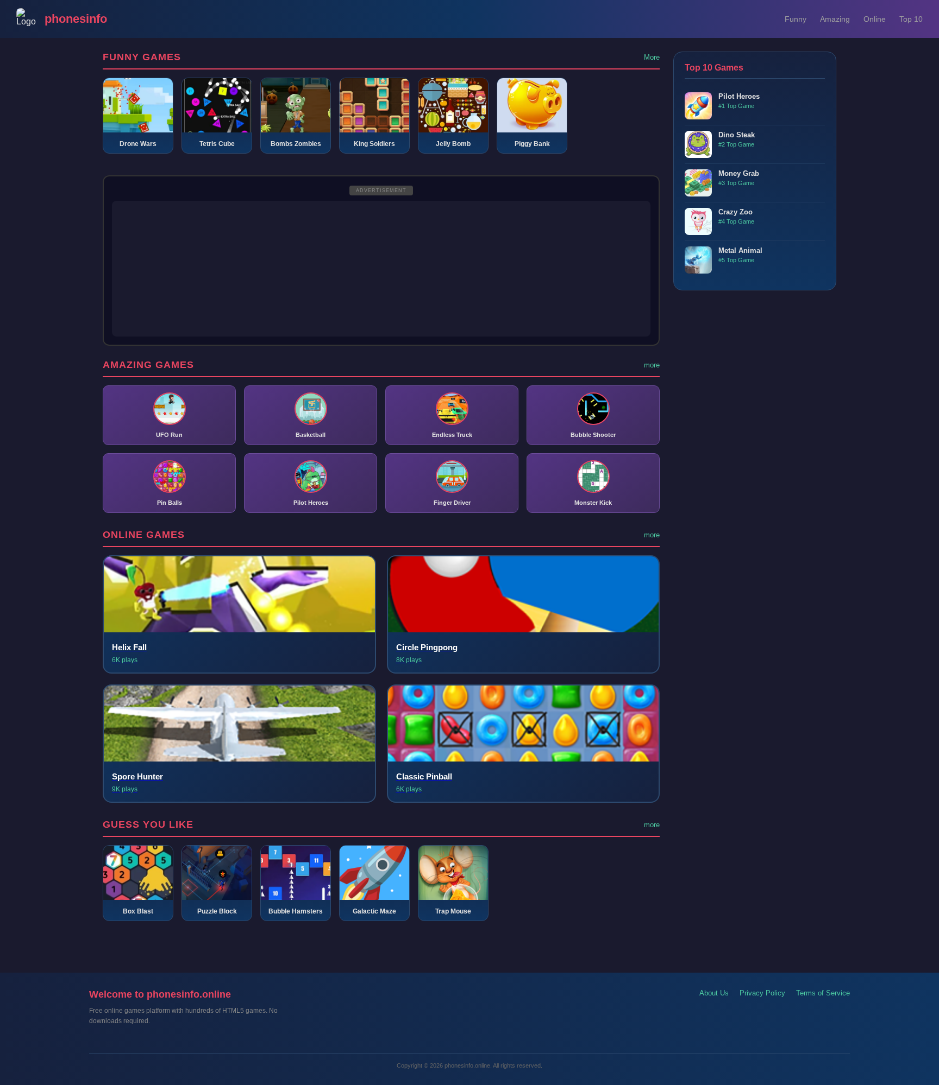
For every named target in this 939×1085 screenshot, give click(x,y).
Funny (795, 19)
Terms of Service (823, 993)
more (652, 365)
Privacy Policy (762, 993)
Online (874, 19)
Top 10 (911, 19)
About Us (714, 993)
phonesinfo (76, 19)
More (652, 57)
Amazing (835, 19)
